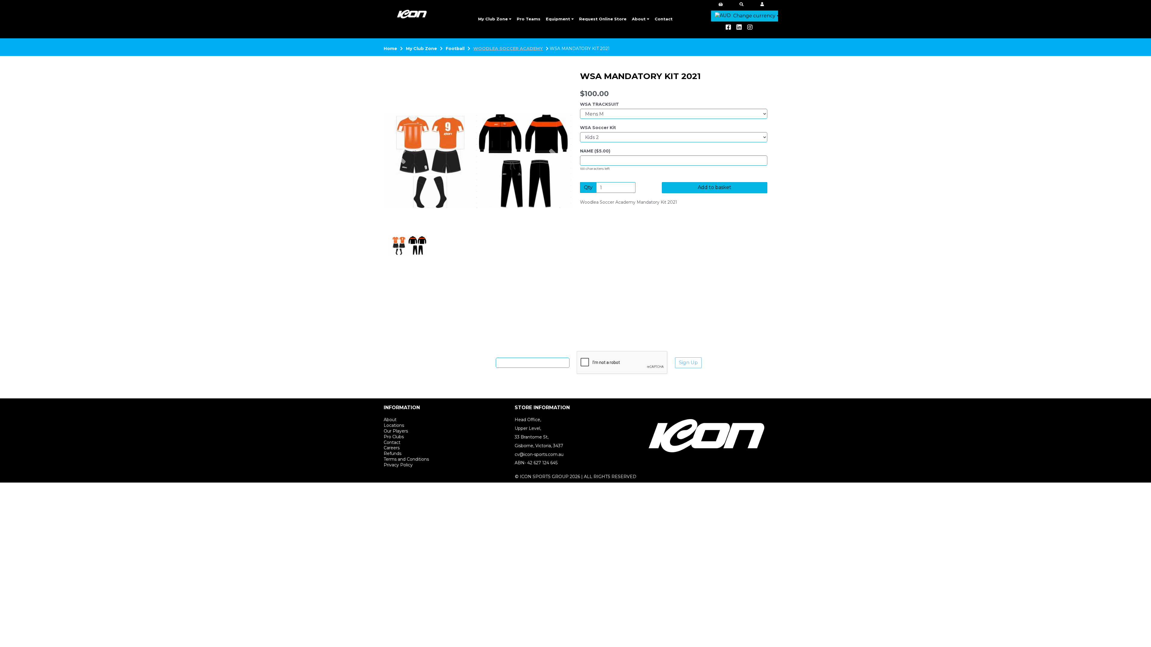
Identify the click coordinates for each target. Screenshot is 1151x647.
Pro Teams (528, 18)
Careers (392, 448)
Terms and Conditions (406, 459)
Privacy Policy (398, 465)
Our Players (396, 431)
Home (390, 48)
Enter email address (472, 362)
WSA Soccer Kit (598, 127)
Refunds (392, 453)
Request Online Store (602, 18)
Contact (664, 18)
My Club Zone (493, 18)
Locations (394, 425)
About (639, 18)
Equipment (558, 18)
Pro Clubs (394, 436)
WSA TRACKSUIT (599, 104)
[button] (401, 182)
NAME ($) (595, 151)
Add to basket (714, 187)
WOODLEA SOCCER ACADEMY (508, 48)
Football (455, 48)
